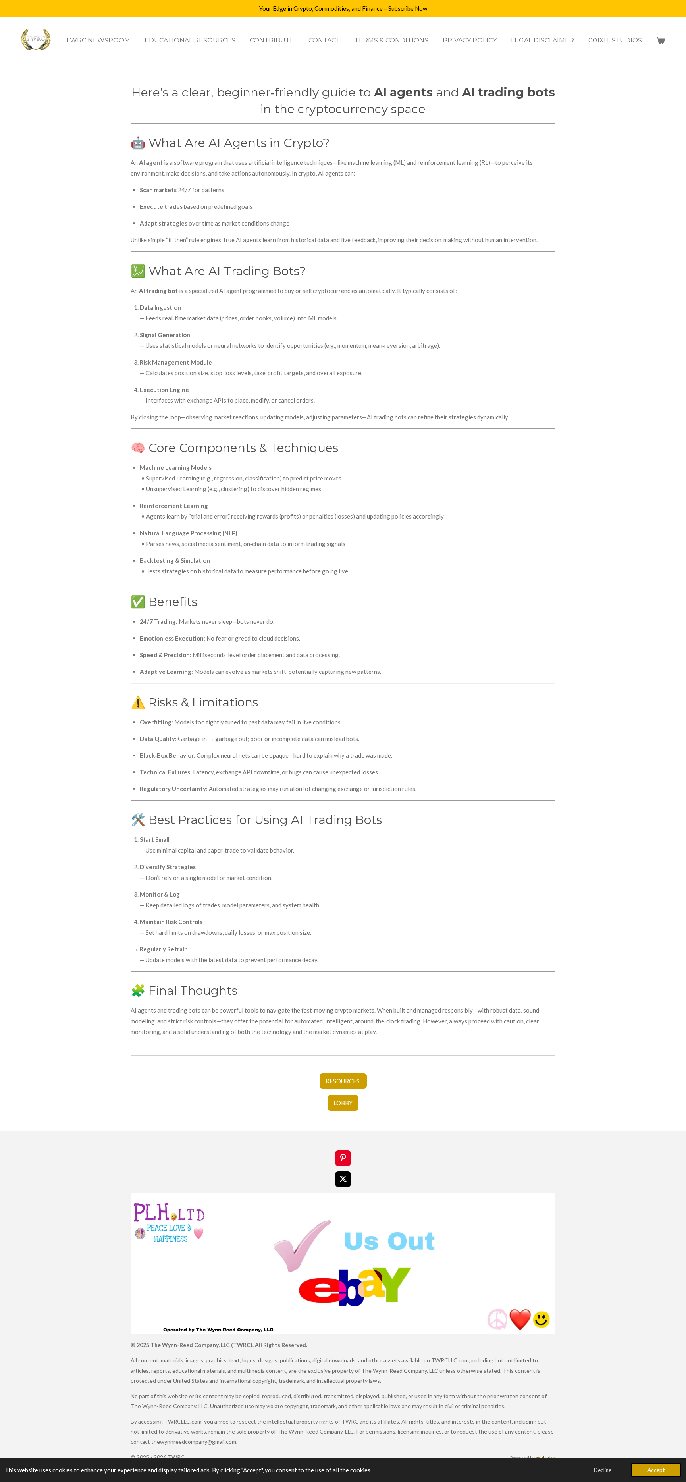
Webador (545, 1457)
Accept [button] (656, 1470)
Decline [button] (602, 1470)
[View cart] (660, 40)
